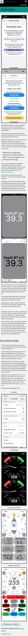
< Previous (6, 624)
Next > (16, 624)
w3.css (9, 634)
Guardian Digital (10, 1)
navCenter (23, 5)
